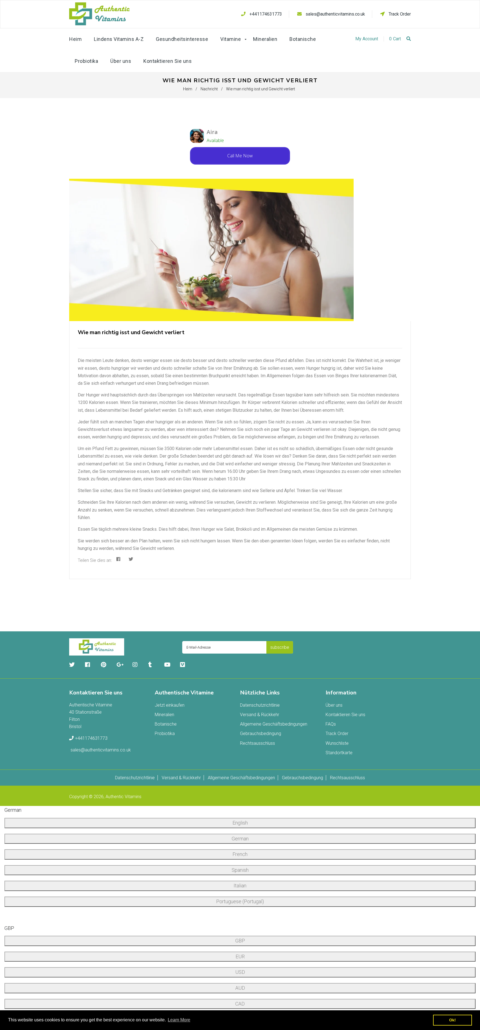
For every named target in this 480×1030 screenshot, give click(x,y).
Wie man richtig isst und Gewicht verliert (131, 332)
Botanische (166, 724)
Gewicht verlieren (313, 429)
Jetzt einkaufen (169, 705)
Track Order (399, 14)
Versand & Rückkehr (259, 714)
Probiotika (165, 733)
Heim (187, 89)
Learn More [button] (179, 1019)
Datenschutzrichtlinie (260, 705)
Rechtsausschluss (257, 743)
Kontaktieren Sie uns (345, 714)
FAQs (331, 724)
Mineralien (164, 714)
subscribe (279, 647)
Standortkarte (339, 752)
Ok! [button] (452, 1020)
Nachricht (209, 89)
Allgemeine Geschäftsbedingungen (273, 724)
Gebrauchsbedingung (260, 733)
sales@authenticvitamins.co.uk (335, 14)
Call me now (240, 156)
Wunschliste (337, 743)
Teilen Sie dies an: (95, 560)
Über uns (334, 705)
